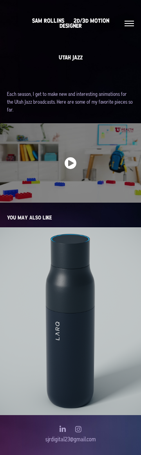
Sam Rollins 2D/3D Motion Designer (71, 23)
